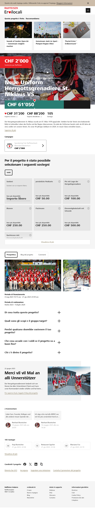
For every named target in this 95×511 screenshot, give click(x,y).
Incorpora (24, 470)
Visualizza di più (47, 242)
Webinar (52, 490)
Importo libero (16, 198)
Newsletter (30, 498)
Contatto (52, 498)
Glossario (52, 495)
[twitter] (30, 464)
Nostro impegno (32, 493)
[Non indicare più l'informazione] (88, 3)
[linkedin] (36, 464)
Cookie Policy (76, 495)
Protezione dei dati (78, 498)
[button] (88, 10)
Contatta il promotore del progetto (67, 470)
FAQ (50, 493)
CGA (73, 493)
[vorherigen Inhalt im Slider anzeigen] (88, 289)
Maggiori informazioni (64, 3)
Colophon (75, 500)
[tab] (9, 172)
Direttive (74, 490)
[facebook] (25, 464)
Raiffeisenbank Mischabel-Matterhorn (45, 78)
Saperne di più (10, 130)
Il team (29, 490)
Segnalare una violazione (40, 470)
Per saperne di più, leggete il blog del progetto (21, 393)
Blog (28, 495)
